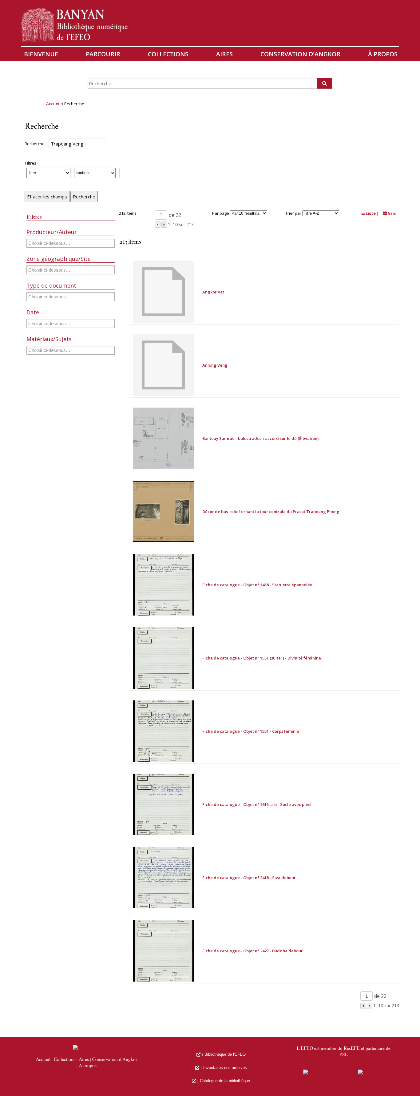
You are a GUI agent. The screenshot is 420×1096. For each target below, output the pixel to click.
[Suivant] (164, 224)
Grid (392, 213)
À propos (383, 54)
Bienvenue (41, 54)
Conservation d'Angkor (300, 54)
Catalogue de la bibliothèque (225, 1081)
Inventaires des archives (225, 1068)
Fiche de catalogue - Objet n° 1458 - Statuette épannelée (257, 585)
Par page (220, 213)
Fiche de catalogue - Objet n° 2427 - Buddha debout (252, 951)
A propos (88, 1065)
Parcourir (103, 54)
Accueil (53, 103)
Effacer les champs (47, 196)
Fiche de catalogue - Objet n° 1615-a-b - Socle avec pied (256, 804)
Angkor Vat (213, 292)
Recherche (35, 143)
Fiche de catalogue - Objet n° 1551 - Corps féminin (250, 731)
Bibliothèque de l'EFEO (225, 1054)
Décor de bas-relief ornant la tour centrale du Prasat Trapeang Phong (270, 511)
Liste (370, 213)
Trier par (293, 213)
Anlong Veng (215, 365)
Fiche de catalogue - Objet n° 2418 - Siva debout (248, 877)
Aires (224, 54)
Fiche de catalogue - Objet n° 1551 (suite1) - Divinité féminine (261, 658)
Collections (168, 54)
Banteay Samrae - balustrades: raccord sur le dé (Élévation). (260, 438)
